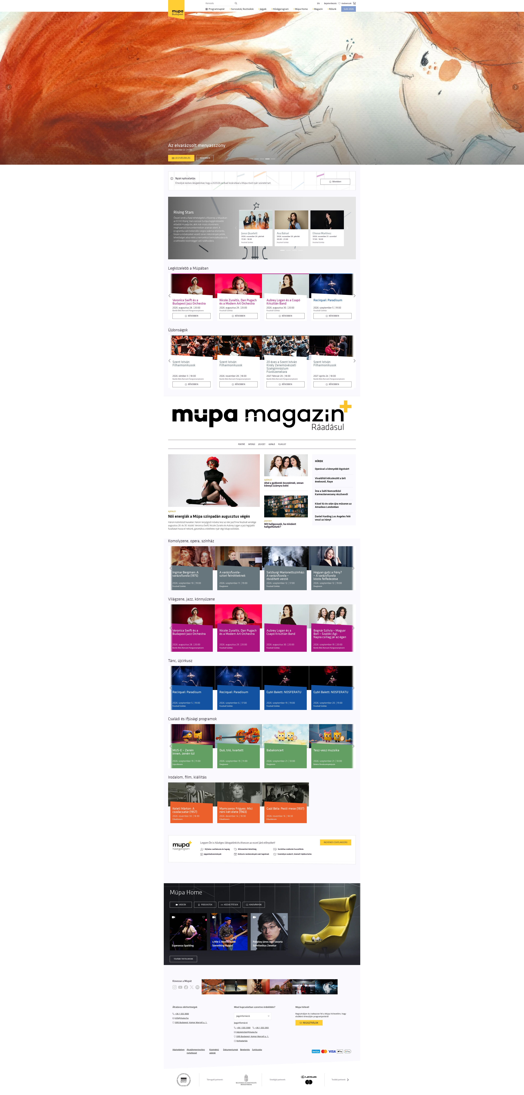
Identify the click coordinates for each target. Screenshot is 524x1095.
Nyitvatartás (242, 1040)
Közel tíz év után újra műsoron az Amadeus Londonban (333, 506)
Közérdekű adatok (214, 1051)
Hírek (319, 461)
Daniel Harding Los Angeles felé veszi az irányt (333, 518)
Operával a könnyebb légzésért (332, 469)
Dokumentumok (230, 1049)
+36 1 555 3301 (262, 1027)
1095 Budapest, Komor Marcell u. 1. (191, 1022)
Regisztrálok (310, 1022)
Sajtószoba (257, 1049)
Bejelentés (245, 1049)
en (318, 3)
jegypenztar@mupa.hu (246, 1032)
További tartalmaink (183, 959)
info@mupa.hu (182, 1018)
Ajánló (272, 444)
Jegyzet (261, 444)
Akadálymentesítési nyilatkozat (196, 1051)
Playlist (282, 444)
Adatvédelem (178, 1049)
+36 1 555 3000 (182, 1013)
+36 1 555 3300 (243, 1027)
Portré (241, 444)
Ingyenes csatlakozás (335, 842)
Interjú (251, 444)
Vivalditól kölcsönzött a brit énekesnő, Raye (330, 480)
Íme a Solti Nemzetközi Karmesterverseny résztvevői (331, 493)
